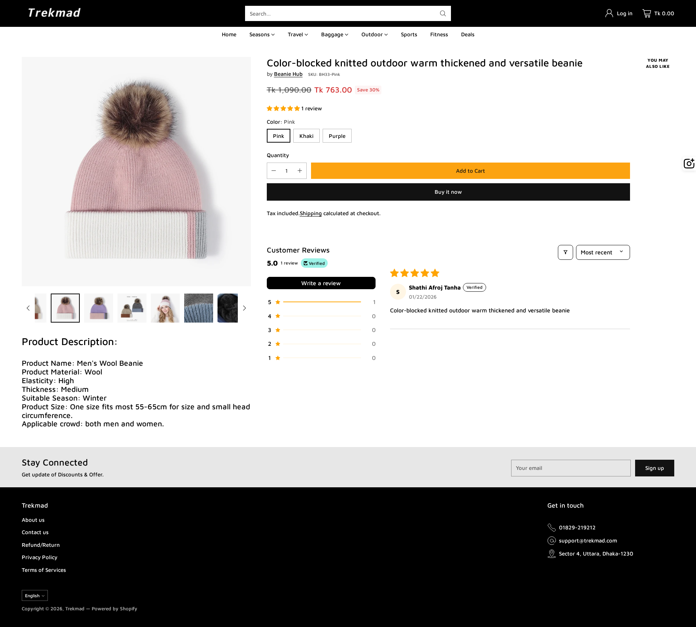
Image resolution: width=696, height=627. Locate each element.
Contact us (35, 532)
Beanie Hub (288, 74)
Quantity (278, 155)
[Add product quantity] (299, 171)
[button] (284, 108)
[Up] (28, 308)
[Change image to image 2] (65, 308)
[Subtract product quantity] (273, 171)
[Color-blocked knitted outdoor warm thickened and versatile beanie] (136, 171)
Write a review (321, 283)
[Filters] (565, 252)
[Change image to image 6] (198, 308)
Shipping (311, 213)
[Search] (443, 13)
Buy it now (448, 192)
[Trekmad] (54, 13)
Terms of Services (44, 570)
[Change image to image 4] (131, 308)
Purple (337, 136)
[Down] (244, 308)
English (32, 595)
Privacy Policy (39, 557)
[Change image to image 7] (232, 308)
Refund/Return (41, 545)
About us (33, 520)
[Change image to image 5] (165, 308)
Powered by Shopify (114, 608)
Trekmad (74, 608)
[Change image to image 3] (98, 308)
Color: (281, 122)
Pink (278, 136)
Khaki (306, 136)
